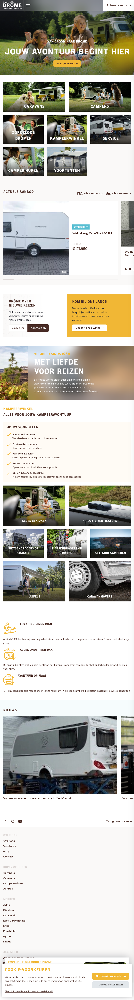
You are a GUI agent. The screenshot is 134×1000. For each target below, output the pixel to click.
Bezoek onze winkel (88, 327)
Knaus (7, 941)
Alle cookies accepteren (110, 976)
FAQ (6, 851)
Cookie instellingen (111, 984)
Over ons (9, 840)
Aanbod (8, 888)
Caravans (9, 878)
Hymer (7, 936)
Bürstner (8, 910)
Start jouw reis (66, 63)
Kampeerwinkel (13, 883)
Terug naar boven (117, 821)
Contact (8, 856)
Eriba (6, 925)
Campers (9, 872)
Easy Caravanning (14, 920)
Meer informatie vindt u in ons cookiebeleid (29, 991)
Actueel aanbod (117, 5)
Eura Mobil (9, 931)
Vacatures (9, 846)
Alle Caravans (120, 193)
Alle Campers (92, 193)
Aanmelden (38, 327)
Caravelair (9, 915)
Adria (6, 904)
